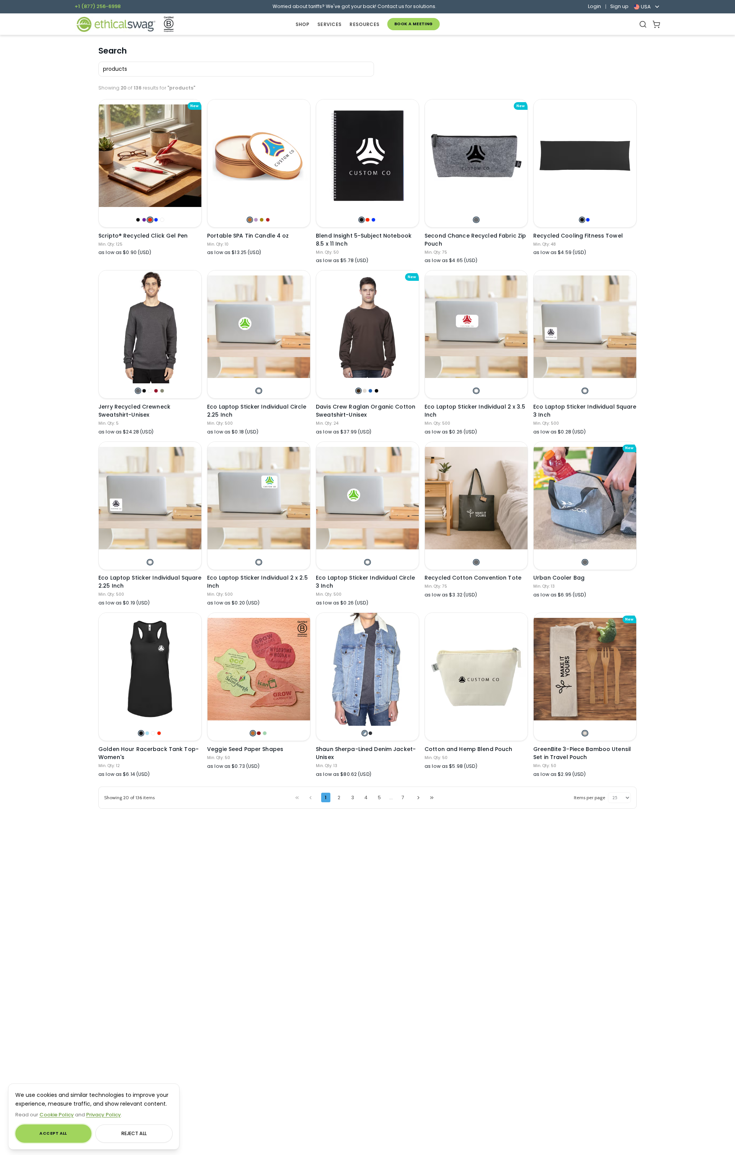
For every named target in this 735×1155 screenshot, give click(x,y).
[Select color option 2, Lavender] (256, 220)
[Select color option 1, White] (258, 391)
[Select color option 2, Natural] (365, 391)
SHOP (302, 24)
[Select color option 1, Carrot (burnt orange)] (253, 733)
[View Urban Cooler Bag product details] (585, 498)
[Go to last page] (431, 797)
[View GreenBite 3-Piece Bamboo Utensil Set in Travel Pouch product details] (585, 669)
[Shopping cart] (656, 24)
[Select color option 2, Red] (367, 220)
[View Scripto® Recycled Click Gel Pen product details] (150, 155)
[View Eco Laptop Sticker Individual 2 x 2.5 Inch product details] (258, 498)
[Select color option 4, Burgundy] (156, 391)
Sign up (619, 6)
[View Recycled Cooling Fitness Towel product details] (585, 155)
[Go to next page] (418, 797)
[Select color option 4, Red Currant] (268, 220)
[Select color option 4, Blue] (156, 220)
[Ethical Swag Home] (116, 24)
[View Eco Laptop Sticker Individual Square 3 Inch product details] (585, 326)
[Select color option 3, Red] (150, 220)
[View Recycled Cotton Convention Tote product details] (476, 498)
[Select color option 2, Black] (144, 391)
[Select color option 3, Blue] (373, 220)
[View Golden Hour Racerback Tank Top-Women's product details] (150, 669)
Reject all (134, 1133)
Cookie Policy (56, 1114)
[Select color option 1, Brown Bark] (358, 391)
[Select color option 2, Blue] (588, 220)
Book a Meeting (413, 24)
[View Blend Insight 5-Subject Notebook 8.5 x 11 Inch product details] (367, 155)
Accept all (53, 1133)
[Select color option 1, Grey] (476, 562)
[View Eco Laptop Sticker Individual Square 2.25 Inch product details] (150, 498)
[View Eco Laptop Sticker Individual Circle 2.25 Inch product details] (258, 326)
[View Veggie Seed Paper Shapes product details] (258, 669)
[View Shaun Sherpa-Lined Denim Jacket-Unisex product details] (367, 669)
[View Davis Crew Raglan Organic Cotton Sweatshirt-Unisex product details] (367, 326)
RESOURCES (364, 24)
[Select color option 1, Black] (138, 220)
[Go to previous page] (310, 797)
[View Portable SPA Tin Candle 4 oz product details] (258, 155)
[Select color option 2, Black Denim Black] (370, 733)
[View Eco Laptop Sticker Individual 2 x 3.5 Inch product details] (476, 326)
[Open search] (643, 24)
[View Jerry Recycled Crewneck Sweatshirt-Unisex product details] (150, 326)
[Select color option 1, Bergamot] (250, 220)
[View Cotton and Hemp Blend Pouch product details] (476, 677)
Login (594, 6)
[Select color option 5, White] (162, 220)
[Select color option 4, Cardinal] (159, 733)
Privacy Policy (103, 1114)
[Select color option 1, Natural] (585, 733)
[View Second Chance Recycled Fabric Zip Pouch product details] (476, 155)
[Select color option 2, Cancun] (147, 733)
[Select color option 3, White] (150, 391)
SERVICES (329, 24)
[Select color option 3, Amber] (262, 220)
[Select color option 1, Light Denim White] (365, 733)
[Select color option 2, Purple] (144, 220)
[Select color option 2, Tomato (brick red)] (258, 733)
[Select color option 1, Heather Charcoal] (138, 391)
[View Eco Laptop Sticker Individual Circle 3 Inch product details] (367, 498)
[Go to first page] (297, 797)
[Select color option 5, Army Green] (162, 391)
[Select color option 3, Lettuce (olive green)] (265, 733)
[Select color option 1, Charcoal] (476, 220)
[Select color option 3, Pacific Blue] (370, 391)
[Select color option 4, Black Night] (376, 391)
